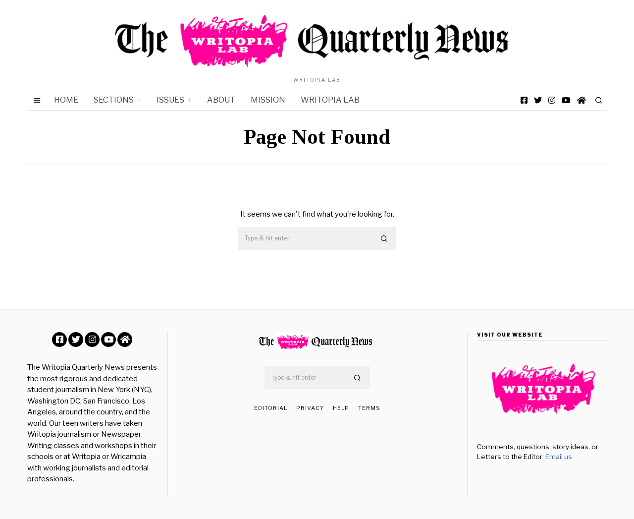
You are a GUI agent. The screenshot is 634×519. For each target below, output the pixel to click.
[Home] (581, 100)
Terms (369, 407)
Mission (268, 100)
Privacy (310, 407)
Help (341, 407)
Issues (170, 100)
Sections (114, 100)
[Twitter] (537, 100)
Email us (558, 457)
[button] (384, 239)
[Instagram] (552, 100)
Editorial (270, 407)
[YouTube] (566, 100)
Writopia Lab (330, 100)
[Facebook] (524, 100)
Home (66, 100)
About (221, 100)
